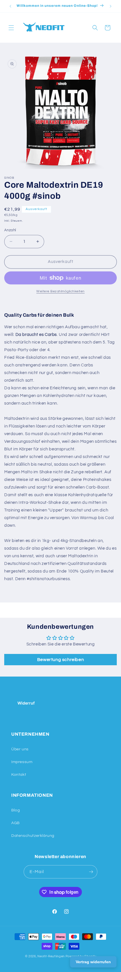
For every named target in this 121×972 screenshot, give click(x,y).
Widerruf (26, 703)
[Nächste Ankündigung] (110, 6)
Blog (15, 810)
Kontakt (18, 775)
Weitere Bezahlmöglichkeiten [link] (60, 291)
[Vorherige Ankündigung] (10, 6)
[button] (11, 27)
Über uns (20, 749)
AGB (15, 823)
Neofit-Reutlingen (51, 956)
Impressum (21, 762)
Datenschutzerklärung (32, 836)
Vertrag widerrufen (93, 962)
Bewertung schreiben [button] (60, 659)
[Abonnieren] (91, 871)
